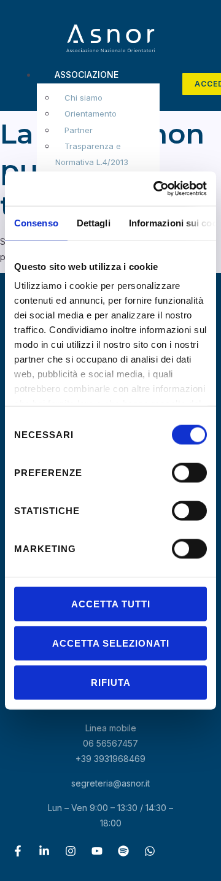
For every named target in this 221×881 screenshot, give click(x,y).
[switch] (189, 472)
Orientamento (90, 113)
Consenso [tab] (36, 222)
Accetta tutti (110, 603)
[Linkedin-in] (44, 850)
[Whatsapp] (149, 850)
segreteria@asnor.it (110, 783)
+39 (110, 758)
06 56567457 (110, 743)
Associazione (86, 74)
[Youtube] (97, 850)
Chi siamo (83, 97)
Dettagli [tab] (93, 222)
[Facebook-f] (17, 850)
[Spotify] (123, 850)
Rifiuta (111, 682)
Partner (78, 130)
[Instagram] (70, 850)
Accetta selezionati (110, 642)
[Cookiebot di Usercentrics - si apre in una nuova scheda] (156, 189)
